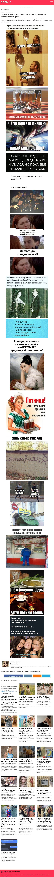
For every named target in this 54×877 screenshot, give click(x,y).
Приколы (26, 7)
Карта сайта (4, 872)
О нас (10, 872)
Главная (21, 7)
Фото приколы (31, 7)
